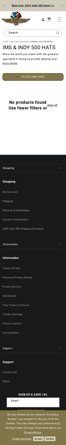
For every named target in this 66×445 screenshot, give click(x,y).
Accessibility (11, 332)
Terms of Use (11, 268)
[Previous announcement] (3, 5)
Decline (50, 438)
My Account (10, 192)
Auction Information (16, 219)
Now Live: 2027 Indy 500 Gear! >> (33, 5)
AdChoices (9, 295)
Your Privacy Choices (16, 305)
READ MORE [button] (10, 63)
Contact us (10, 372)
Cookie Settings (13, 314)
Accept (38, 438)
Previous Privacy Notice (18, 277)
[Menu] (59, 19)
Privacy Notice (12, 286)
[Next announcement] (62, 5)
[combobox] (33, 33)
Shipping (8, 201)
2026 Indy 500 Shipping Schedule (23, 228)
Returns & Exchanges (16, 210)
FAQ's (6, 381)
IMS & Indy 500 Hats (19, 42)
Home (5, 42)
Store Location (12, 323)
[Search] (58, 34)
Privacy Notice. (33, 432)
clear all (52, 105)
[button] (51, 19)
